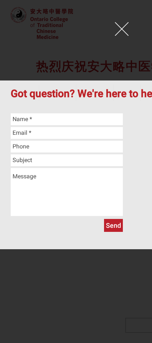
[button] (122, 29)
